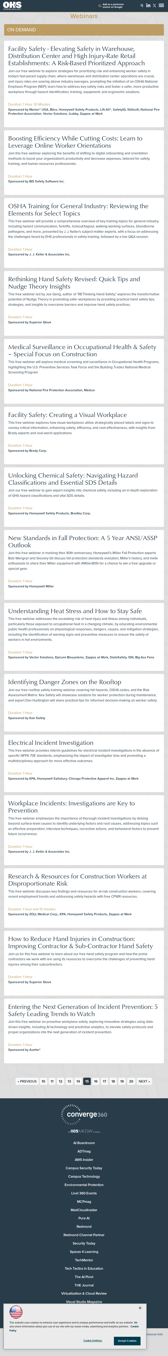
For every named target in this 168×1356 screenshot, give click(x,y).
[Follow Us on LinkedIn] (148, 5)
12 (60, 1081)
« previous (27, 1081)
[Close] (140, 1307)
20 (131, 1081)
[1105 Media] (84, 1131)
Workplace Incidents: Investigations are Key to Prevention (71, 806)
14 (78, 1081)
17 (104, 1081)
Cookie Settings (92, 1340)
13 (69, 1081)
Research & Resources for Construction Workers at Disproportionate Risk (77, 879)
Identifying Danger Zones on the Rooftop (64, 681)
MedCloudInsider (84, 1210)
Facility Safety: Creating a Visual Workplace (67, 414)
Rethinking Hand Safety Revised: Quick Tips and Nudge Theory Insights (74, 282)
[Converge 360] (84, 1115)
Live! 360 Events (84, 1193)
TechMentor (84, 1260)
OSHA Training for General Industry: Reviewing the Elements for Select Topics (78, 209)
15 (87, 1081)
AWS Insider (84, 1160)
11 (52, 1081)
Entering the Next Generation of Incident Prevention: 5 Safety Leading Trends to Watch (83, 1010)
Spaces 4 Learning (84, 1252)
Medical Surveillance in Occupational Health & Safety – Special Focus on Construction (82, 350)
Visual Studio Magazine (84, 1302)
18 (113, 1081)
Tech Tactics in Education (84, 1268)
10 (43, 1081)
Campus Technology (84, 1176)
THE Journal (84, 1285)
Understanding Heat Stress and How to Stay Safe (75, 610)
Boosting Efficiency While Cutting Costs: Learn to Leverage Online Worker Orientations (75, 141)
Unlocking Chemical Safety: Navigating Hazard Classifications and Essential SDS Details (73, 478)
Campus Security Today (84, 1168)
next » (144, 1081)
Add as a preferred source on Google (113, 5)
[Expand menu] (161, 6)
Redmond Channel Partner (84, 1235)
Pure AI (84, 1218)
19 (122, 1081)
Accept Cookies (127, 1341)
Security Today (84, 1243)
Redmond (84, 1226)
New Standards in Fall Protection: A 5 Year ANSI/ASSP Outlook (82, 541)
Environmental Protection (84, 1185)
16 (96, 1081)
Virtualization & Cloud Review (84, 1293)
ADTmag (84, 1151)
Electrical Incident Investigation (50, 742)
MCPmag (84, 1202)
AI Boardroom (84, 1143)
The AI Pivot (84, 1277)
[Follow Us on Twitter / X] (154, 5)
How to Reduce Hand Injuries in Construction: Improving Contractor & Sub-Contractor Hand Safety (80, 942)
